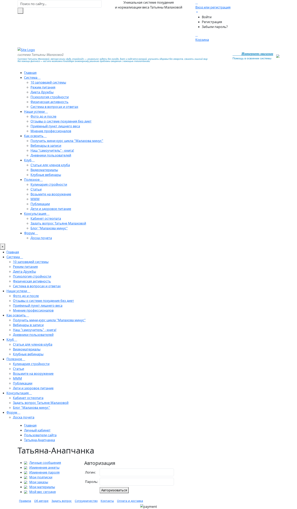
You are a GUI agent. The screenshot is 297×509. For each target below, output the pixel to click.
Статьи (36, 189)
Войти (207, 17)
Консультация (35, 213)
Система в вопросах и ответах (54, 106)
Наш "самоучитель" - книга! (52, 150)
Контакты (107, 501)
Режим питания (43, 87)
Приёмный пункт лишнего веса (55, 126)
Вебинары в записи (46, 145)
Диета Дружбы (42, 92)
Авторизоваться (114, 490)
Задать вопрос (62, 501)
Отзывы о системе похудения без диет (61, 121)
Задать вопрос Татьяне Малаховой (58, 223)
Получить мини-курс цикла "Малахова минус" (67, 140)
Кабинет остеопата (46, 218)
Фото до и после (43, 116)
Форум (30, 233)
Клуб (28, 160)
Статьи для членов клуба (50, 165)
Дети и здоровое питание (51, 209)
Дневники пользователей (51, 155)
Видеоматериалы (44, 170)
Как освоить (34, 136)
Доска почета (41, 238)
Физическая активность (49, 102)
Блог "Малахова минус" (49, 228)
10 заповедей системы (48, 82)
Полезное (32, 179)
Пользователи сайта (40, 435)
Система (31, 77)
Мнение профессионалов (51, 131)
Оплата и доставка (130, 501)
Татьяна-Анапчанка (39, 440)
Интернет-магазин (257, 54)
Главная (30, 72)
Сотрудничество (86, 501)
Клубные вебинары (46, 175)
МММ (35, 199)
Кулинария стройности (49, 184)
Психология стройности (50, 97)
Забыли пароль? (215, 26)
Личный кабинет (37, 430)
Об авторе (41, 501)
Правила (25, 501)
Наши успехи (34, 111)
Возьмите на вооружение (51, 194)
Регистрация (212, 22)
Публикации (40, 204)
